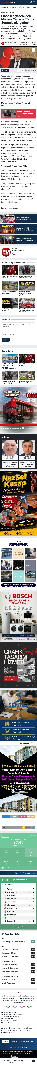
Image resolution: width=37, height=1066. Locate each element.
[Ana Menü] (34, 2)
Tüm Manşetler (8, 1019)
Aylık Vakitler (7, 868)
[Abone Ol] (30, 70)
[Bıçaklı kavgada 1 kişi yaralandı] (10, 303)
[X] (9, 1006)
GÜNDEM (4, 7)
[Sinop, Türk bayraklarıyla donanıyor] (10, 270)
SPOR (28, 1030)
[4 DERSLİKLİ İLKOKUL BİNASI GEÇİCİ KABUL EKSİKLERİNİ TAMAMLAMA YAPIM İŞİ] (10, 358)
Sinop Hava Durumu (10, 1012)
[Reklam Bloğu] (18, 410)
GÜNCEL (22, 7)
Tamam (15, 1056)
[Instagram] (16, 1006)
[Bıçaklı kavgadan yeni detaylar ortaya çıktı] (27, 270)
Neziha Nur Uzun (18, 251)
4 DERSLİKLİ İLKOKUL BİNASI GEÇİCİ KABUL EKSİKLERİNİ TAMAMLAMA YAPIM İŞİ (9, 366)
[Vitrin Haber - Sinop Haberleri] (8, 2)
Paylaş (6, 70)
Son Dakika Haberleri (10, 1021)
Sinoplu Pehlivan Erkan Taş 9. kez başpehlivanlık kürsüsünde (26, 310)
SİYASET (21, 1030)
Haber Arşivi (8, 1023)
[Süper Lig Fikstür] (34, 934)
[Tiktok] (27, 1006)
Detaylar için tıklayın (18, 927)
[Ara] (31, 2)
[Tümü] (34, 351)
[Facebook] (6, 1006)
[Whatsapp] (30, 1006)
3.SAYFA (13, 7)
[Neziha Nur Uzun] (6, 252)
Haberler (4, 12)
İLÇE (28, 7)
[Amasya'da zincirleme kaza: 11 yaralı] (27, 376)
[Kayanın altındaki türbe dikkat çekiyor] (10, 286)
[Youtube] (23, 1006)
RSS (6, 1041)
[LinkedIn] (20, 1006)
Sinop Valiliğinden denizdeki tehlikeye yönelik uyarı (25, 293)
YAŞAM (5, 1032)
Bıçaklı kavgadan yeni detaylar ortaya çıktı (25, 276)
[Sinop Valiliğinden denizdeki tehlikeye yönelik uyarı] (27, 286)
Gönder (5, 340)
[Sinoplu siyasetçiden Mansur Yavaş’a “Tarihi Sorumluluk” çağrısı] (18, 57)
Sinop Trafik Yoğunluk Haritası (13, 1014)
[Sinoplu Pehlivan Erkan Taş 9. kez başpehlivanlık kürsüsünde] (27, 303)
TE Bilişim (23, 1047)
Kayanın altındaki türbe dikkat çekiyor (9, 292)
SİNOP (12, 12)
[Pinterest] (13, 1006)
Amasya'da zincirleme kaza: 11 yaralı (26, 382)
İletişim (5, 1028)
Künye (13, 1028)
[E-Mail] (13, 254)
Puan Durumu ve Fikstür (11, 1016)
